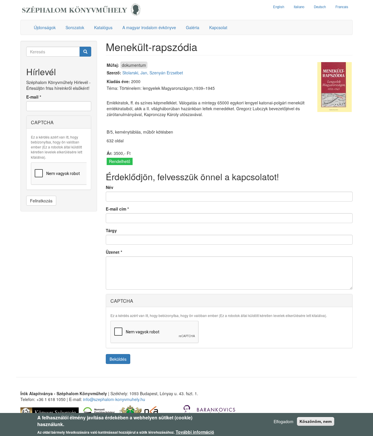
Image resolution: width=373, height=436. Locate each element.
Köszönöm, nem (316, 421)
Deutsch (320, 6)
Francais (341, 6)
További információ (195, 432)
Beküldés (118, 359)
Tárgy (111, 230)
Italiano (299, 6)
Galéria (192, 27)
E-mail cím (117, 209)
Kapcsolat (218, 27)
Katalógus (103, 27)
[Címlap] (81, 9)
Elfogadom (283, 421)
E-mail (33, 97)
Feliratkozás (41, 201)
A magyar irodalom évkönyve (149, 27)
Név (109, 187)
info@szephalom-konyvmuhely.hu (114, 399)
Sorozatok (75, 27)
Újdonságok (45, 27)
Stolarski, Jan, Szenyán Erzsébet (152, 73)
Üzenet (114, 252)
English (278, 6)
